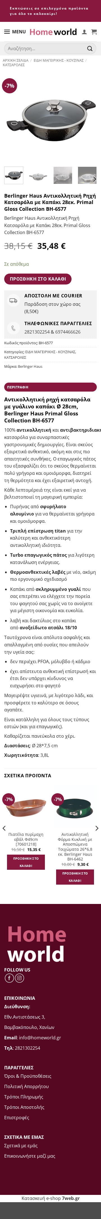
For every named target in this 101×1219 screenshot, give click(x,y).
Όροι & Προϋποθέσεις (27, 1076)
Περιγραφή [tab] (17, 387)
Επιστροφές (16, 1117)
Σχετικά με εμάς (21, 1145)
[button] (94, 32)
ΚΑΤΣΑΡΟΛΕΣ (14, 64)
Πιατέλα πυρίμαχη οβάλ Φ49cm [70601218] (25, 839)
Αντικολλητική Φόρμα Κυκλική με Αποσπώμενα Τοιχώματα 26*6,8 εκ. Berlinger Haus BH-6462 (75, 847)
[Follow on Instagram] (19, 978)
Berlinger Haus (30, 366)
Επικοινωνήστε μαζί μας (29, 1156)
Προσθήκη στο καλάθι (38, 279)
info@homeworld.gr (40, 1038)
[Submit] (90, 48)
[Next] (88, 116)
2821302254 (37, 332)
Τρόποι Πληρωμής (23, 1097)
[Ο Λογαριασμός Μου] (84, 32)
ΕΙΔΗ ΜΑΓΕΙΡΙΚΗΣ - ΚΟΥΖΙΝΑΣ (59, 60)
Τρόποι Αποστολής (24, 1107)
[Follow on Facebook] (9, 978)
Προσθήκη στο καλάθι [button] (26, 862)
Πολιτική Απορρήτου (26, 1086)
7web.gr (71, 1198)
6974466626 (68, 332)
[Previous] (13, 116)
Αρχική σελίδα (15, 60)
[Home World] (53, 32)
